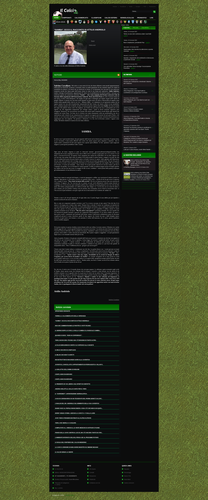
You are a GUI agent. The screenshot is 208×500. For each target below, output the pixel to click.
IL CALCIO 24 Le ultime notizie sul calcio (65, 13)
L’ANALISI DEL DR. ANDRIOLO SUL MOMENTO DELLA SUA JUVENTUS (77, 403)
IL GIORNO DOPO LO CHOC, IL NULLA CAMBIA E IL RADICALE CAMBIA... (78, 330)
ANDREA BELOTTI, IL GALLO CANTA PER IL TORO (70, 389)
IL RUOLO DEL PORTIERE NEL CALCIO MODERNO (70, 442)
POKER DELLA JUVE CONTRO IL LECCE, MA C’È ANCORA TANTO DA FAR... (78, 432)
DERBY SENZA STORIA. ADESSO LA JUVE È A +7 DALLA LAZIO (75, 413)
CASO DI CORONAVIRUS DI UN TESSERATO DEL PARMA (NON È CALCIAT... (78, 398)
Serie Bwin (127, 479)
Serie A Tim (127, 476)
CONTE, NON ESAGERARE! (63, 374)
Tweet (92, 41)
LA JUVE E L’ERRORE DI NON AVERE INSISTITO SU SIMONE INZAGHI (76, 447)
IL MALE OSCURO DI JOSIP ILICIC (65, 350)
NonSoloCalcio (127, 18)
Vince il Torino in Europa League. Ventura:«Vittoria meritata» (133, 110)
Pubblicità (92, 479)
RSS (145, 6)
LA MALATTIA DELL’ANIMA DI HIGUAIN (67, 369)
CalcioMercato (81, 18)
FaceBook (123, 6)
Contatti (91, 472)
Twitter (131, 6)
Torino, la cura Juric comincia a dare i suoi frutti (137, 34)
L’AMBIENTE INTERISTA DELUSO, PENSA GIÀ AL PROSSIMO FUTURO (76, 437)
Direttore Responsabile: (67, 479)
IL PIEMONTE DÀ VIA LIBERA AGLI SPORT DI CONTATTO (72, 384)
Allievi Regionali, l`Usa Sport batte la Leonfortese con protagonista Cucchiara (135, 91)
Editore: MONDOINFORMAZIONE (65, 472)
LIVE (151, 18)
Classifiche (145, 27)
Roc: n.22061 (59, 488)
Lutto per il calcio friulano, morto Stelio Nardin (137, 149)
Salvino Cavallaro (114, 300)
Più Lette (135, 27)
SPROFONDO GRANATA (62, 311)
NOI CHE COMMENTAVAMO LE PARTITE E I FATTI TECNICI (73, 325)
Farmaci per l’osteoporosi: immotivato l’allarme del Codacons (137, 82)
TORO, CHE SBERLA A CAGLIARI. (65, 423)
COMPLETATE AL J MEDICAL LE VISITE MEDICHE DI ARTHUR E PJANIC (77, 428)
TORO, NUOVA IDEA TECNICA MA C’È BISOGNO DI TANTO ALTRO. (75, 340)
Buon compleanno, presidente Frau (134, 42)
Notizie (115, 6)
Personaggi (127, 472)
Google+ (138, 6)
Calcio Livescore (129, 483)
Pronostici (142, 18)
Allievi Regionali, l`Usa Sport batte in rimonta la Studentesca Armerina (137, 119)
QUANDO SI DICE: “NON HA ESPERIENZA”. (68, 335)
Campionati (66, 18)
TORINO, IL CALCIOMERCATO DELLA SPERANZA (70, 316)
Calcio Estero (111, 18)
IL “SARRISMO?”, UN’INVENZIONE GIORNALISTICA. (71, 394)
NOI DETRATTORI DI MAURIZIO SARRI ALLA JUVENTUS (72, 359)
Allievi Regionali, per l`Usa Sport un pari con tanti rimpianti (137, 101)
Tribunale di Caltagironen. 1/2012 (62, 483)
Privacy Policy (70, 495)
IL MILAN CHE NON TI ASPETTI (64, 355)
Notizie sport (92, 45)
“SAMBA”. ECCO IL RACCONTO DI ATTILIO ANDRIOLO (72, 321)
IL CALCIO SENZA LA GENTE (64, 452)
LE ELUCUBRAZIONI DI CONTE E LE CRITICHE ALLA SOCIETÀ (74, 345)
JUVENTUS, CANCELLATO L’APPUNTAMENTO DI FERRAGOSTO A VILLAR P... (79, 364)
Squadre (126, 469)
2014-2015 (60, 22)
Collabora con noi (94, 483)
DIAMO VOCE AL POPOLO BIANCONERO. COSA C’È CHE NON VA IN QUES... (78, 408)
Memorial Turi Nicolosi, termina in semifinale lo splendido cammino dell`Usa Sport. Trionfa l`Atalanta (137, 129)
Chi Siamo (92, 469)
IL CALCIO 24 (59, 469)
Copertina (127, 27)
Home (56, 18)
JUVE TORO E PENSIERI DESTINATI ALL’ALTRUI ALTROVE (73, 418)
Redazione (152, 6)
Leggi (125, 36)
